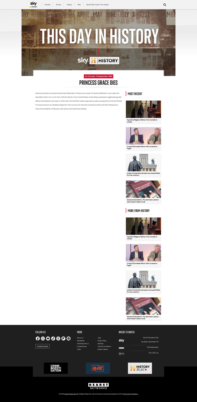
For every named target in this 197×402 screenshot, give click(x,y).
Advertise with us (83, 344)
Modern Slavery (103, 349)
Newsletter (81, 341)
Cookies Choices (42, 346)
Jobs (99, 338)
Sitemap (100, 344)
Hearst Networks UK (71, 394)
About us (80, 338)
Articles (47, 5)
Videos (69, 5)
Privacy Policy (102, 341)
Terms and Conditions (130, 394)
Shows (58, 5)
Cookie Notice (81, 346)
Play (79, 5)
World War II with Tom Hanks (97, 5)
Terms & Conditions (104, 346)
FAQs (79, 349)
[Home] (33, 4)
